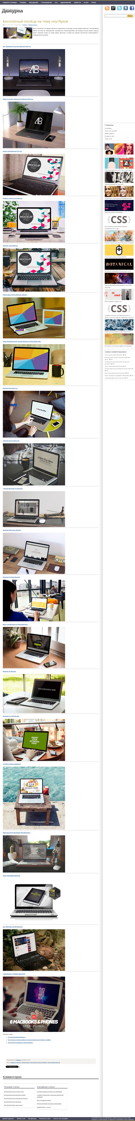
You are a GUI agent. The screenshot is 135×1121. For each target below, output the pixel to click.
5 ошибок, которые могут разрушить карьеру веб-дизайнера (50, 1096)
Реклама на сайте (45, 1118)
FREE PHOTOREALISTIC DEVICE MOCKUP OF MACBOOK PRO (22, 341)
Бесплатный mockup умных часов (13, 1105)
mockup (18, 1062)
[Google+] (113, 8)
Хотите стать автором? (60, 1118)
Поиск (130, 16)
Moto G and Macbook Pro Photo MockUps (15, 624)
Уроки (93, 2)
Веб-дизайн (33, 2)
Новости (77, 2)
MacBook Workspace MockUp (12, 530)
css (56, 2)
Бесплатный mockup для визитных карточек (16, 1098)
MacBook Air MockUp (9, 671)
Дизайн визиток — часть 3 (44, 1107)
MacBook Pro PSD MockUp (11, 716)
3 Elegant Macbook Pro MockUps (13, 488)
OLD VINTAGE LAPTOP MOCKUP (13, 927)
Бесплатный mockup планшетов (12, 1101)
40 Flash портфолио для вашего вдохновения (49, 1103)
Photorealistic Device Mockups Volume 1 (15, 295)
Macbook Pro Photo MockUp (11, 577)
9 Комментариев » (33, 24)
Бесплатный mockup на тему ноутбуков (35, 21)
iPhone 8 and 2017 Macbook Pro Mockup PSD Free (18, 99)
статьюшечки (46, 2)
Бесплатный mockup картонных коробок (15, 1095)
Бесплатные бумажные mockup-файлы (20, 1042)
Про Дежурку (32, 1118)
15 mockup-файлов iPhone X (17, 1037)
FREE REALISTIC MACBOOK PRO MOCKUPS (16, 833)
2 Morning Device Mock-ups (11, 441)
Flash (86, 2)
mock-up (13, 1062)
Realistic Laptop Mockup (10, 245)
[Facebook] (132, 8)
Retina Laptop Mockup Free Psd (12, 151)
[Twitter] (119, 8)
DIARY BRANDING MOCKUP (11, 876)
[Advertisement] (44, 1052)
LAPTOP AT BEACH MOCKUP (12, 764)
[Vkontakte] (126, 8)
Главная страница (10, 2)
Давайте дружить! (8, 1118)
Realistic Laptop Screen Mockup (12, 198)
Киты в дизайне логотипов (44, 1100)
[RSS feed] (107, 8)
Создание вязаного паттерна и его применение (49, 1091)
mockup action (25, 1062)
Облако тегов (21, 1118)
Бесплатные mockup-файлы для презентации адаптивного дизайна (29, 1040)
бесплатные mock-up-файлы (38, 1062)
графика (23, 2)
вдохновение (66, 2)
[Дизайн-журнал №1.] (12, 10)
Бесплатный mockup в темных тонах (14, 1091)
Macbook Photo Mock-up (10, 388)
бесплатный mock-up (54, 1062)
